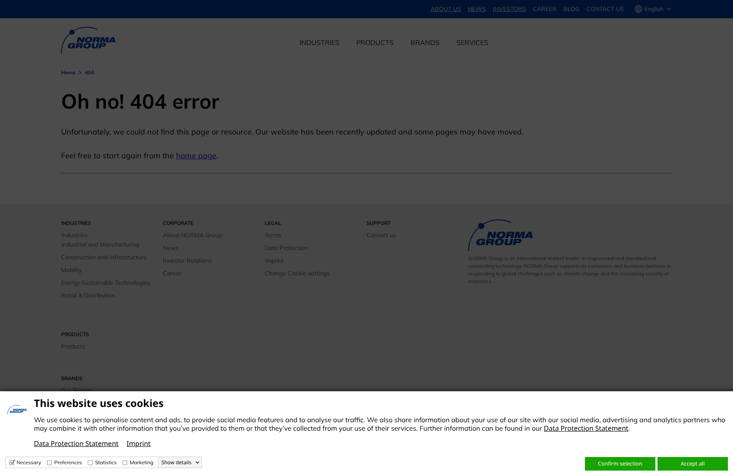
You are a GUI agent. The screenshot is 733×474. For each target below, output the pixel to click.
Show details (177, 462)
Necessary (29, 462)
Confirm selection (620, 463)
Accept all (693, 463)
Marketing (142, 462)
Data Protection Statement (586, 428)
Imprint (138, 443)
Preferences (68, 462)
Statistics (106, 462)
